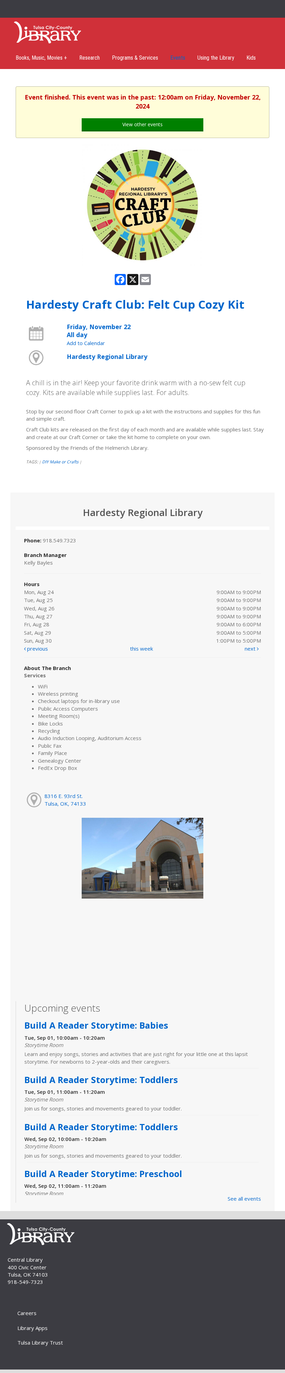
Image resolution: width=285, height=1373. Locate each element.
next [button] (251, 648)
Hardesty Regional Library (107, 356)
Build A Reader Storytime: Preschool (103, 1173)
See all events (244, 1198)
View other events (142, 124)
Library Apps (32, 1327)
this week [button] (141, 648)
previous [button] (37, 648)
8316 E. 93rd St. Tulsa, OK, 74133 (65, 799)
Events (177, 57)
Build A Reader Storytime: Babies (96, 1025)
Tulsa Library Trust (40, 1342)
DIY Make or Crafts (60, 462)
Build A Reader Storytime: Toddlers (101, 1079)
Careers (26, 1313)
